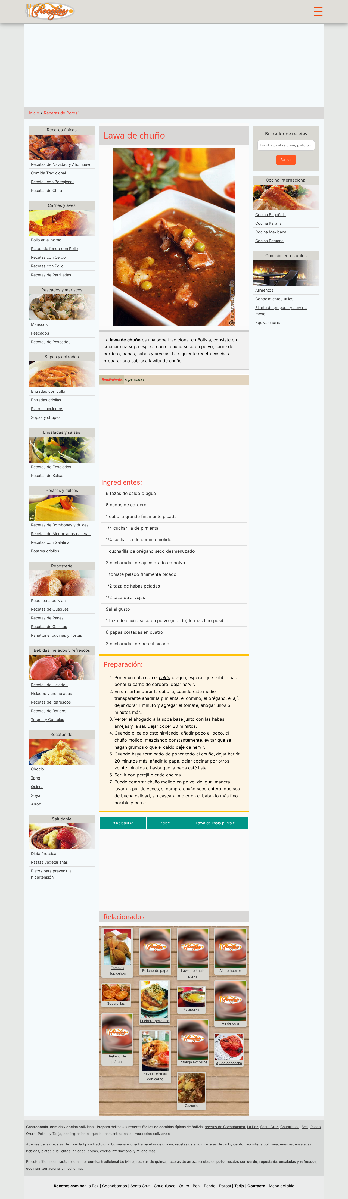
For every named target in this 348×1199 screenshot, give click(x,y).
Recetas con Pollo (47, 266)
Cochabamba (114, 1186)
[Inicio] (49, 11)
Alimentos (264, 290)
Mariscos (39, 324)
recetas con (242, 1162)
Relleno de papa (155, 971)
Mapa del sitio (281, 1186)
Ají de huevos (230, 971)
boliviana (111, 1162)
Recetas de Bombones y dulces (60, 525)
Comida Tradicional (48, 173)
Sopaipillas (116, 1003)
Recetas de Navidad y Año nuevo (61, 164)
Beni (305, 1127)
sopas (93, 1151)
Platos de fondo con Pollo (54, 248)
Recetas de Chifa (46, 190)
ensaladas (303, 1144)
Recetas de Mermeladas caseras (61, 533)
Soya (35, 795)
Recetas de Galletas (49, 626)
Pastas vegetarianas (49, 862)
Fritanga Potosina (192, 1062)
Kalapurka (122, 823)
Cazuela (191, 1106)
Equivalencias (267, 322)
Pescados (40, 333)
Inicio (34, 112)
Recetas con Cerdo (48, 257)
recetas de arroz (188, 1144)
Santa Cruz (269, 1127)
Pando (315, 1127)
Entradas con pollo (48, 391)
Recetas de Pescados (51, 341)
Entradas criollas (46, 400)
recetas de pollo (217, 1144)
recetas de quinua (158, 1144)
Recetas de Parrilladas (51, 275)
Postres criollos (45, 551)
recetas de (151, 1162)
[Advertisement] (174, 64)
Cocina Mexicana (270, 232)
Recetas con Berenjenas (52, 181)
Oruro (31, 1134)
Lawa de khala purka (216, 823)
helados (79, 1151)
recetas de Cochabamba (225, 1127)
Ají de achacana (229, 1063)
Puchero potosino (154, 1021)
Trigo (35, 777)
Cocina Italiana (268, 223)
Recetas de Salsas (47, 475)
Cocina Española (270, 214)
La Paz (252, 1127)
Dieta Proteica (43, 853)
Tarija (56, 1134)
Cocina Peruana (269, 240)
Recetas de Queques (50, 609)
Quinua (37, 786)
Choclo (37, 769)
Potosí (43, 1134)
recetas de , (212, 1162)
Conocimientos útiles (274, 298)
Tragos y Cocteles (47, 719)
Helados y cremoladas (51, 693)
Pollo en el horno (46, 240)
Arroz (36, 804)
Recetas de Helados (49, 684)
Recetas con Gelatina (50, 542)
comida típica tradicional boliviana (98, 1144)
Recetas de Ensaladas (51, 466)
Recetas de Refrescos (51, 702)
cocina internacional (116, 1151)
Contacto (256, 1186)
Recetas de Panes (47, 618)
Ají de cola (230, 1023)
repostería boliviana (262, 1144)
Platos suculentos (47, 408)
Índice (164, 823)
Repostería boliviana (49, 600)
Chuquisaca (289, 1127)
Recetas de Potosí (61, 112)
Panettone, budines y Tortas (56, 635)
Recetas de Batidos (48, 710)
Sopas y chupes (46, 417)
